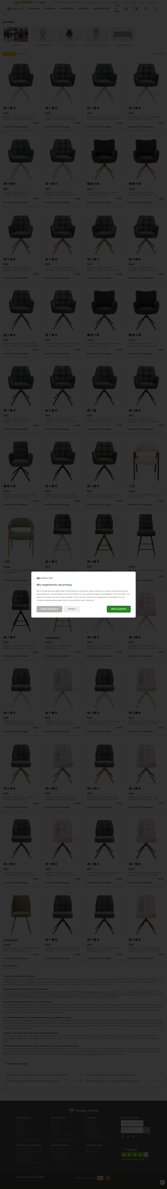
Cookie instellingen (49, 609)
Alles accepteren (118, 609)
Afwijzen (72, 609)
